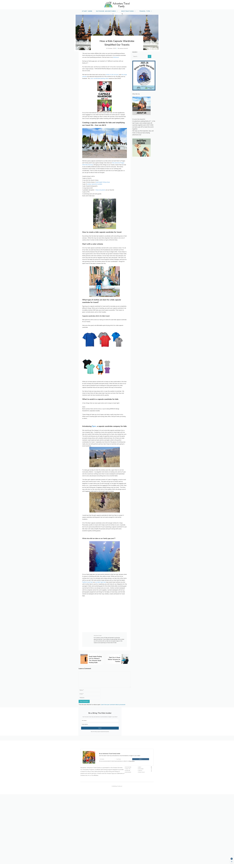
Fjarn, (94, 426)
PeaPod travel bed (87, 582)
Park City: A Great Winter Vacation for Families (114, 659)
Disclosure (140, 768)
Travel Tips (144, 11)
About (139, 767)
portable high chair (100, 582)
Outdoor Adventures (106, 11)
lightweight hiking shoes (103, 182)
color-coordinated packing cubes (99, 78)
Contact (140, 770)
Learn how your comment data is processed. (113, 704)
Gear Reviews (128, 772)
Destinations (127, 11)
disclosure (116, 57)
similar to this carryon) (112, 74)
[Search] (149, 56)
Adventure (127, 770)
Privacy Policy (141, 772)
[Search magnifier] (122, 14)
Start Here (87, 11)
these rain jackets (100, 190)
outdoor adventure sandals (94, 184)
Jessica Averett (124, 48)
